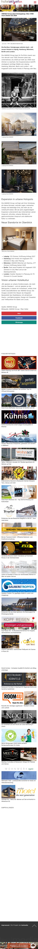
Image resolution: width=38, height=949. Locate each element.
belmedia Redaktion (17, 43)
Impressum (5, 925)
